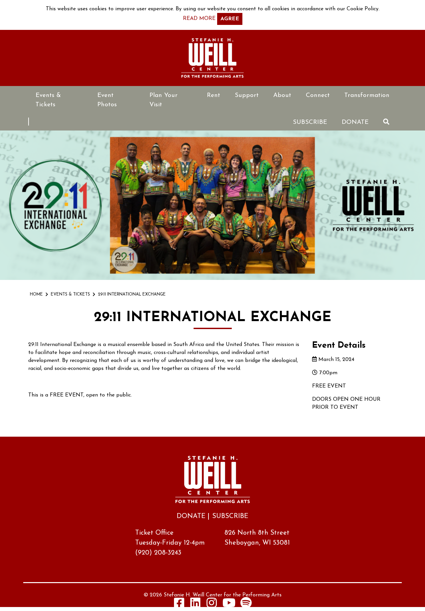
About (282, 95)
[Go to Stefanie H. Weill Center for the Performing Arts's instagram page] (211, 602)
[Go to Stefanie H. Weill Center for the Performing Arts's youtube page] (228, 602)
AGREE (229, 19)
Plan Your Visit (163, 100)
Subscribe (310, 122)
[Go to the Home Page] (212, 58)
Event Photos (107, 100)
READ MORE (199, 18)
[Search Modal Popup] (386, 122)
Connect (318, 95)
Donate (355, 122)
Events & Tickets (48, 100)
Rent (213, 95)
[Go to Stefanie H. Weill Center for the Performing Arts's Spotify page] (246, 602)
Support (247, 95)
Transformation (366, 95)
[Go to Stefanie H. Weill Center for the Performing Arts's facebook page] (179, 602)
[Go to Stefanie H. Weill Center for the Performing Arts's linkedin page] (195, 602)
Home (36, 295)
